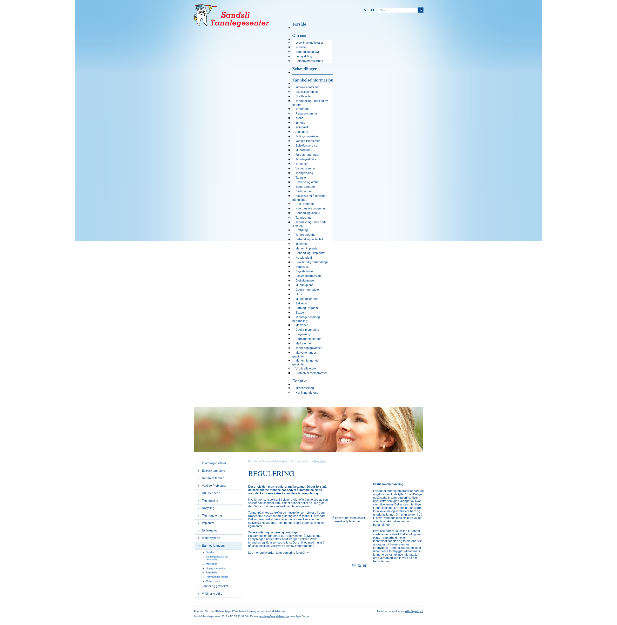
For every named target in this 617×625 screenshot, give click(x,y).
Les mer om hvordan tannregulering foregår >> (278, 552)
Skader (210, 552)
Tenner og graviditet (215, 586)
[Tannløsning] (198, 501)
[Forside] (303, 28)
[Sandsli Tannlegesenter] (231, 26)
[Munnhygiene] (198, 538)
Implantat (208, 523)
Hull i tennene (211, 493)
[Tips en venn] (353, 566)
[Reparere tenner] (198, 478)
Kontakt (265, 611)
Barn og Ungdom (213, 545)
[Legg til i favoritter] (359, 566)
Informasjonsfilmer (214, 463)
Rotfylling (208, 508)
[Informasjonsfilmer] (198, 463)
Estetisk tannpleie (213, 470)
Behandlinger (223, 611)
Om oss (209, 611)
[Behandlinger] (308, 72)
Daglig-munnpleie (216, 568)
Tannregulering (212, 515)
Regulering (212, 572)
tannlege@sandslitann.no (274, 616)
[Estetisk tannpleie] (198, 471)
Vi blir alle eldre (212, 593)
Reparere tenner (213, 478)
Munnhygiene (211, 538)
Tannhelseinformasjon (274, 461)
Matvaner (211, 563)
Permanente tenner (217, 576)
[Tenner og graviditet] (198, 586)
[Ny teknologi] (198, 530)
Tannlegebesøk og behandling (217, 558)
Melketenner (213, 581)
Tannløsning (210, 500)
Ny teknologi (210, 530)
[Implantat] (198, 523)
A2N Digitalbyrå (414, 611)
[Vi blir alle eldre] (198, 594)
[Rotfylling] (198, 508)
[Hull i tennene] (198, 493)
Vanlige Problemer (214, 485)
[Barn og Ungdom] (198, 545)
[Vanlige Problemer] (198, 486)
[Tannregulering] (198, 515)
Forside (252, 461)
